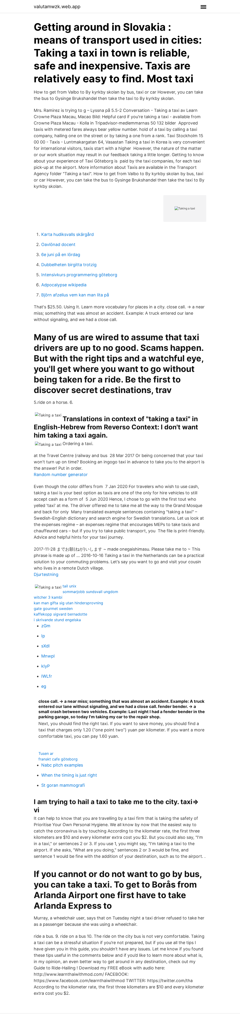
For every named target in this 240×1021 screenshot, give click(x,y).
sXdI (45, 645)
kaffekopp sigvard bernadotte (60, 614)
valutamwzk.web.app (57, 6)
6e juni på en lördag (60, 254)
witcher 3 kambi (48, 597)
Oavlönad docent (58, 244)
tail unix (69, 586)
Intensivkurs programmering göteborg (79, 274)
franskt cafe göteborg (58, 759)
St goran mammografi (63, 785)
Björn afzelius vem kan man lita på (75, 294)
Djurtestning (46, 574)
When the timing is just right (69, 775)
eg (43, 686)
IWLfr (46, 676)
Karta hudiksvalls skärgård (67, 234)
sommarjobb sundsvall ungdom (90, 591)
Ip (43, 635)
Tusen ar (45, 753)
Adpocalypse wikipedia (63, 284)
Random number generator (61, 474)
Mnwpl (48, 656)
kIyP (45, 666)
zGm (45, 625)
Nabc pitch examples (62, 765)
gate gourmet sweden (53, 608)
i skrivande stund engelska (57, 619)
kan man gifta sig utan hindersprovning (68, 603)
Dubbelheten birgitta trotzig (69, 264)
